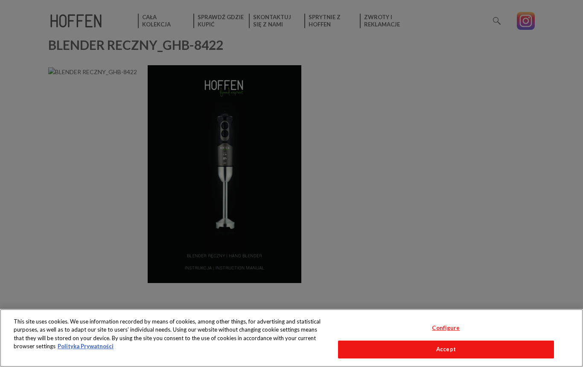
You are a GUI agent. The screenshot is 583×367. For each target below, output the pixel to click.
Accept (446, 349)
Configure (446, 327)
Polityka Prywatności (86, 346)
